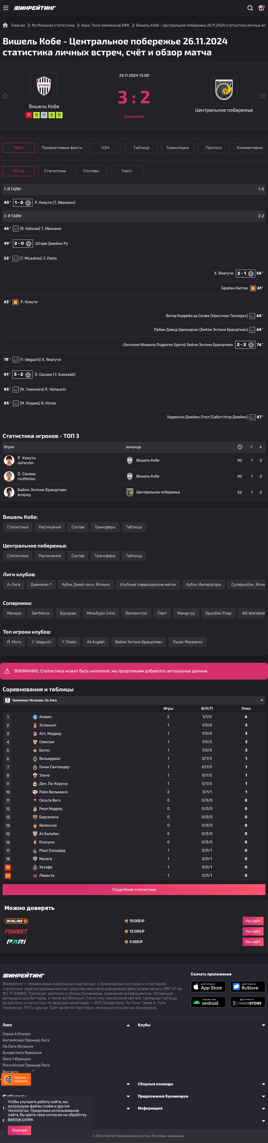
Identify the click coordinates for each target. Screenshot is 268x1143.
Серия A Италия (17, 1034)
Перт (162, 613)
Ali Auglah (96, 642)
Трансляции (177, 147)
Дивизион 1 (41, 584)
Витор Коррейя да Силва (187, 316)
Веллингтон (136, 613)
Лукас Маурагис (188, 642)
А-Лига (13, 584)
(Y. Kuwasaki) (64, 374)
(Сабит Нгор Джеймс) (229, 417)
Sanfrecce (40, 613)
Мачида (14, 613)
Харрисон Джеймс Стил (188, 417)
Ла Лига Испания (18, 1046)
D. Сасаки (43, 374)
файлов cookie (20, 1119)
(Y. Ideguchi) (30, 360)
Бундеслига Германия (22, 1053)
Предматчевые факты (62, 147)
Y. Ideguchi (41, 642)
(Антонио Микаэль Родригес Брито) (154, 345)
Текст (127, 171)
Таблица (141, 147)
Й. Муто (14, 642)
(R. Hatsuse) (30, 229)
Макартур (186, 613)
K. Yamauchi (55, 389)
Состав (77, 527)
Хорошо (19, 1130)
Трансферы (105, 527)
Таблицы (134, 527)
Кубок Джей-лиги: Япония (86, 584)
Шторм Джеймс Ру (51, 243)
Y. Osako (69, 642)
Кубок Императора (203, 584)
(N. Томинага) (32, 389)
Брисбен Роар (219, 613)
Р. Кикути (43, 202)
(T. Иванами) (64, 202)
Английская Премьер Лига (26, 1040)
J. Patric (50, 258)
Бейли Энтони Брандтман (210, 345)
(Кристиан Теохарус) (229, 316)
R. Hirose (48, 403)
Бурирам (68, 613)
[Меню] (6, 8)
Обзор (19, 171)
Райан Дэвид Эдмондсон (176, 330)
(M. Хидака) (30, 403)
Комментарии (250, 147)
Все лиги (10, 1072)
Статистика (55, 171)
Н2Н (105, 147)
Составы (91, 171)
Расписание (50, 527)
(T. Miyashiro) (31, 258)
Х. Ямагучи (223, 273)
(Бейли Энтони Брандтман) (223, 330)
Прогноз (214, 147)
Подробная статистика (134, 889)
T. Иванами (51, 229)
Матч (19, 147)
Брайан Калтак (234, 288)
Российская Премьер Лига (26, 1065)
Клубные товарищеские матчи (148, 584)
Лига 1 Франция (17, 1059)
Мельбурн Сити (101, 613)
